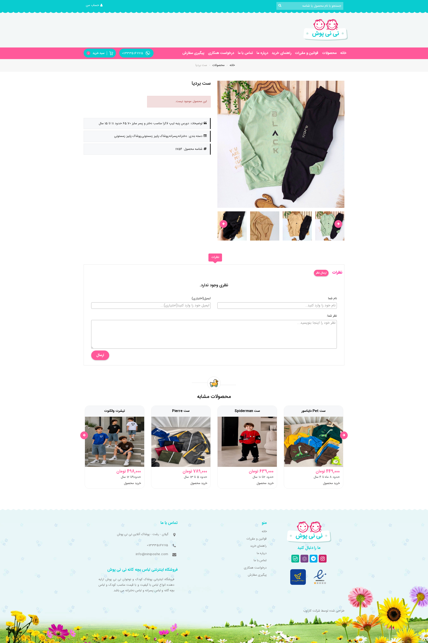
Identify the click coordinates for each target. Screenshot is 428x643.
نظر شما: (332, 316)
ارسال (100, 355)
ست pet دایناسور (313, 411)
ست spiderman (247, 411)
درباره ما (262, 53)
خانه (343, 53)
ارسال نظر (321, 273)
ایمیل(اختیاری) (201, 299)
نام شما (332, 299)
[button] (94, 6)
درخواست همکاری (221, 53)
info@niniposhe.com (152, 554)
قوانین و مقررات (306, 53)
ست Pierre (180, 411)
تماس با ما (245, 53)
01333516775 (157, 545)
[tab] (215, 257)
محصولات (329, 53)
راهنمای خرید (281, 53)
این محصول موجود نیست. (191, 101)
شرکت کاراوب (311, 611)
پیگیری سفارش (193, 53)
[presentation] (223, 224)
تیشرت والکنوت (114, 411)
